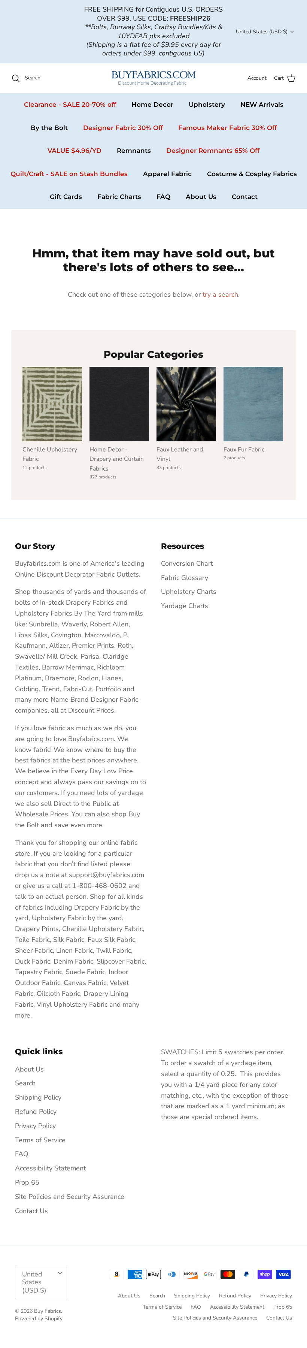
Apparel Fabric (167, 174)
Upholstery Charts (188, 591)
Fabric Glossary (184, 577)
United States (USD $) (262, 31)
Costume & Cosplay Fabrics (252, 174)
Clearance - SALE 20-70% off (70, 104)
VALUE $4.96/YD (74, 150)
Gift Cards (66, 196)
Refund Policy (36, 1111)
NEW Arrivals (261, 104)
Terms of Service (40, 1140)
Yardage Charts (184, 605)
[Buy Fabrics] (154, 78)
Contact (245, 196)
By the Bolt (49, 128)
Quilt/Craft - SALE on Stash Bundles (69, 174)
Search (25, 1083)
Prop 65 (27, 1182)
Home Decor (152, 104)
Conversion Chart (187, 563)
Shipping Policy (38, 1097)
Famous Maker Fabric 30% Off (227, 128)
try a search (220, 294)
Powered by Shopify (39, 1318)
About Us (201, 196)
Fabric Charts (119, 196)
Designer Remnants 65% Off (212, 150)
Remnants (134, 150)
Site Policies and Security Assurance (69, 1196)
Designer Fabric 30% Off (123, 128)
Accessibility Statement (50, 1168)
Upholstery (207, 104)
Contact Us (31, 1210)
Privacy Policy (35, 1125)
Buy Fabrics (47, 1311)
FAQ (163, 196)
